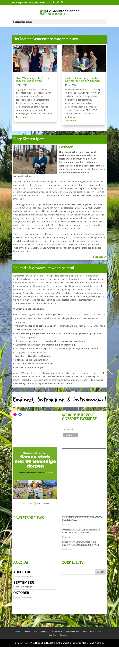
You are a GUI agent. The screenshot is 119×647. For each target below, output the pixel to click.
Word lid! (52, 635)
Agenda (44, 631)
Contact (63, 635)
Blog (35, 631)
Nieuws (27, 631)
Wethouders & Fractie (91, 631)
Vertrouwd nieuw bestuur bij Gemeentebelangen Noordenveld (81, 543)
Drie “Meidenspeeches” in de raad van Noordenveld (33, 79)
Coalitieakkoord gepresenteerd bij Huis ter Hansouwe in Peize (83, 79)
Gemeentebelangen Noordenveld (65, 631)
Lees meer (21, 117)
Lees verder (99, 256)
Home (17, 631)
